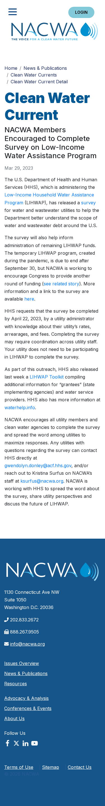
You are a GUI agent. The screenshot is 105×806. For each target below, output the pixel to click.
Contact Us (80, 767)
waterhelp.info (19, 407)
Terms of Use (18, 767)
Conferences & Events (28, 708)
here (29, 299)
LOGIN (81, 12)
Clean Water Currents (34, 75)
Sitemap (50, 767)
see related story (61, 283)
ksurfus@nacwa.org (41, 481)
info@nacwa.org (27, 644)
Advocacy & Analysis (26, 698)
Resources (15, 683)
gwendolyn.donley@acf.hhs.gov (37, 465)
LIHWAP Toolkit (47, 377)
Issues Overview (21, 663)
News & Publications (45, 68)
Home (54, 33)
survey (88, 202)
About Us (14, 718)
